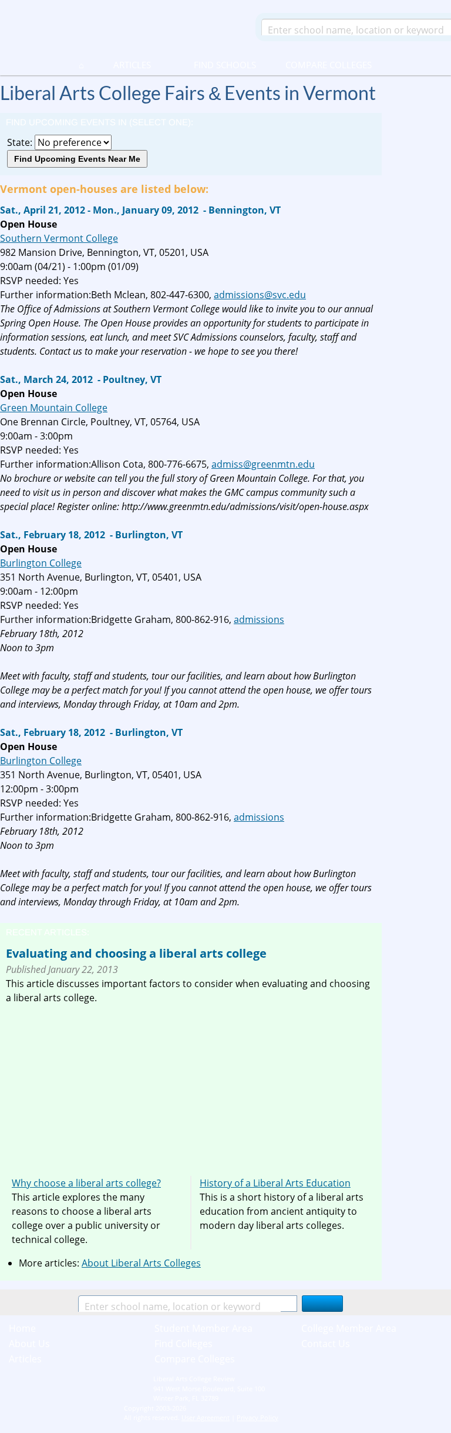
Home (22, 1328)
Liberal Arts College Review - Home (122, 26)
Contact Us (325, 1343)
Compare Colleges (328, 65)
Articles (132, 65)
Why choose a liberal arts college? (86, 1183)
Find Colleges (183, 1343)
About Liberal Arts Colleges (141, 1263)
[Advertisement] (104, 1087)
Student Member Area (203, 1328)
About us (29, 1343)
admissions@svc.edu (260, 294)
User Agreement (205, 1417)
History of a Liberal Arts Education (275, 1183)
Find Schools (211, 65)
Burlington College (41, 562)
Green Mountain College (53, 407)
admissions (259, 619)
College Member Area (348, 1328)
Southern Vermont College (59, 238)
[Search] (322, 1303)
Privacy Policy (257, 1417)
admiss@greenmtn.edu (263, 464)
